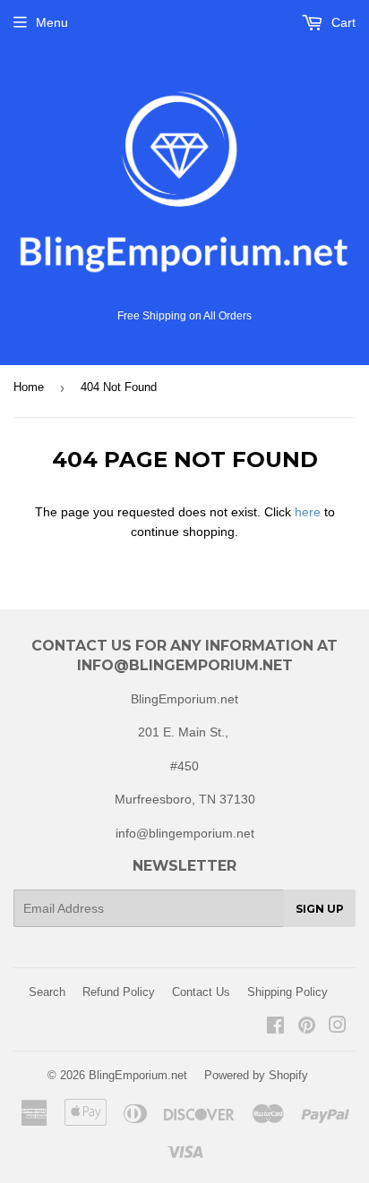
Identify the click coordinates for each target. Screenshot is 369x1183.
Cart (342, 22)
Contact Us (201, 992)
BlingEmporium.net (138, 1075)
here (308, 512)
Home (28, 387)
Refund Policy (118, 992)
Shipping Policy (287, 992)
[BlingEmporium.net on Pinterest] (306, 1027)
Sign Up (320, 908)
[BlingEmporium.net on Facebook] (275, 1027)
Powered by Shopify (256, 1075)
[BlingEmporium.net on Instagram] (338, 1027)
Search (47, 992)
